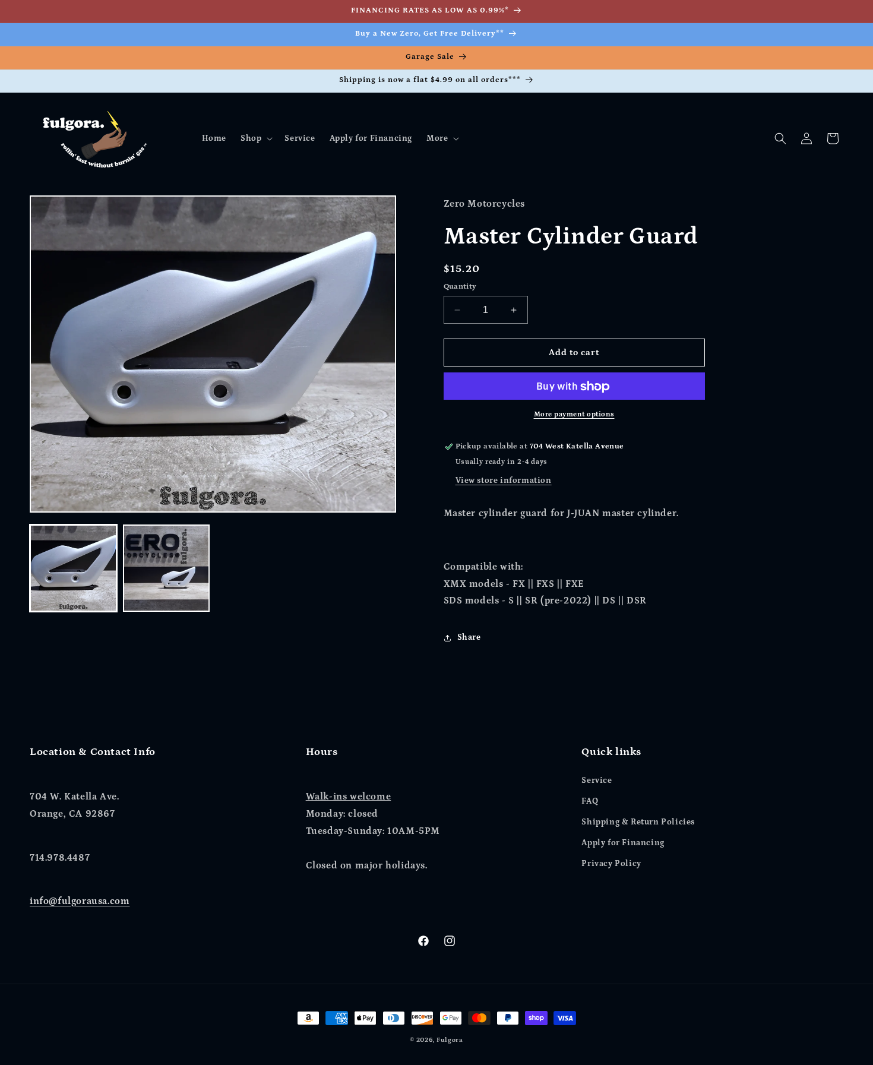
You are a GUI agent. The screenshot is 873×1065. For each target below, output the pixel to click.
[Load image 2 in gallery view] (166, 568)
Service (596, 780)
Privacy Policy (611, 863)
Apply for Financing (622, 843)
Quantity (460, 286)
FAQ (589, 800)
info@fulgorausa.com (79, 901)
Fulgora (449, 1040)
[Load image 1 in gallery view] (73, 568)
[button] (255, 138)
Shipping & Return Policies (638, 821)
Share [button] (469, 637)
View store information (504, 481)
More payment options (574, 415)
